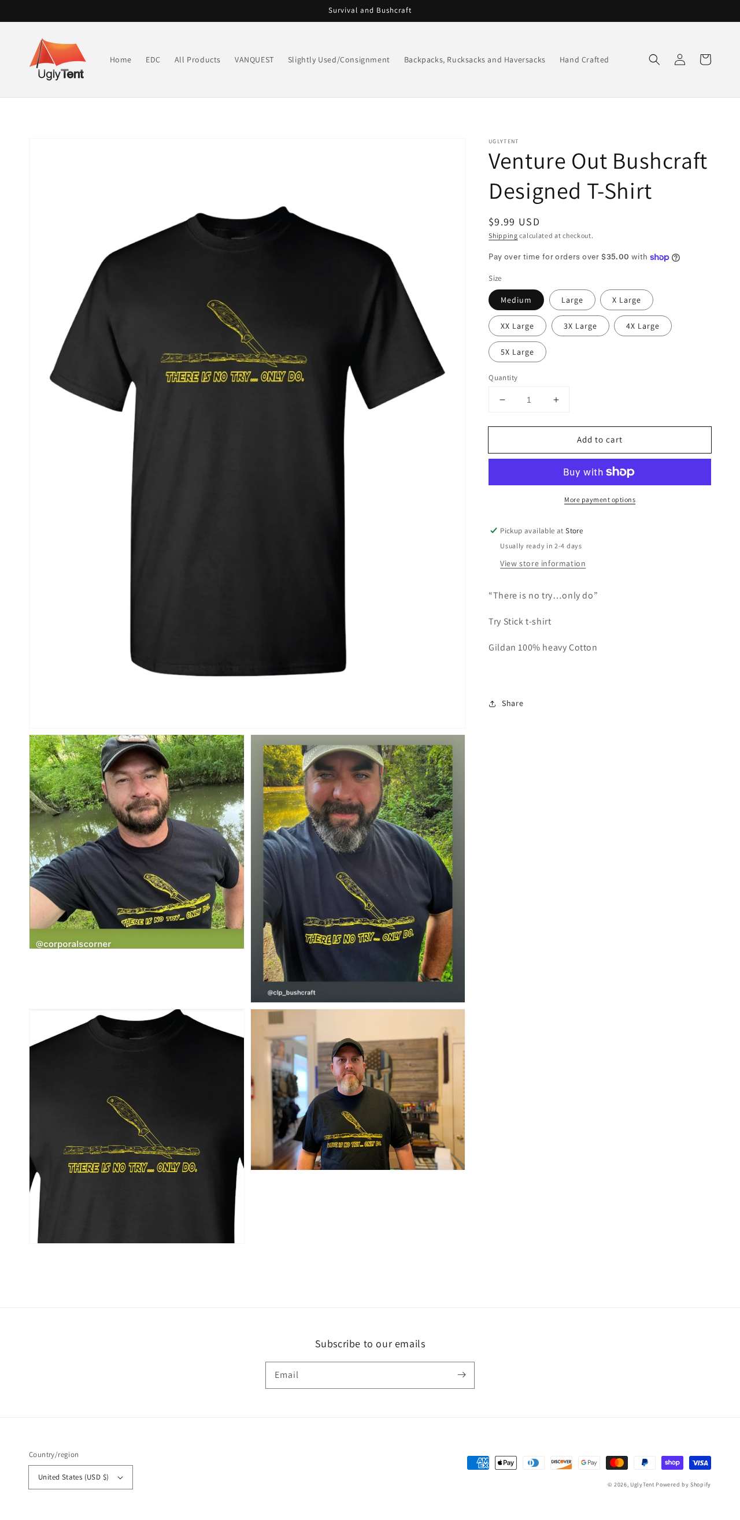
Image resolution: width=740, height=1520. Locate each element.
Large (572, 300)
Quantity (503, 377)
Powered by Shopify (683, 1484)
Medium (516, 300)
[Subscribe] (461, 1375)
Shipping (503, 235)
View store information (543, 563)
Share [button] (512, 703)
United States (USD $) (73, 1477)
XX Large (517, 326)
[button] (654, 59)
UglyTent (642, 1484)
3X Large (580, 326)
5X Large (517, 352)
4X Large (643, 326)
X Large (626, 300)
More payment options (599, 499)
